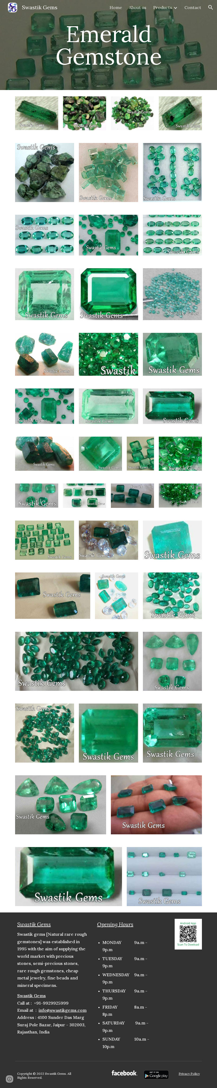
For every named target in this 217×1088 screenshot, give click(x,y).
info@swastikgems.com (63, 1010)
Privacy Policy (189, 1074)
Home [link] (116, 7)
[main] (108, 45)
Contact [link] (192, 7)
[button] (210, 7)
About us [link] (137, 7)
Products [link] (162, 7)
